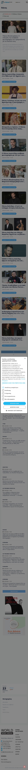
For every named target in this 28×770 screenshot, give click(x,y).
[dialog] (14, 385)
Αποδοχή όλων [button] (14, 403)
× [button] (24, 358)
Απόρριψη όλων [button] (14, 407)
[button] (14, 383)
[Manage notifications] (24, 767)
